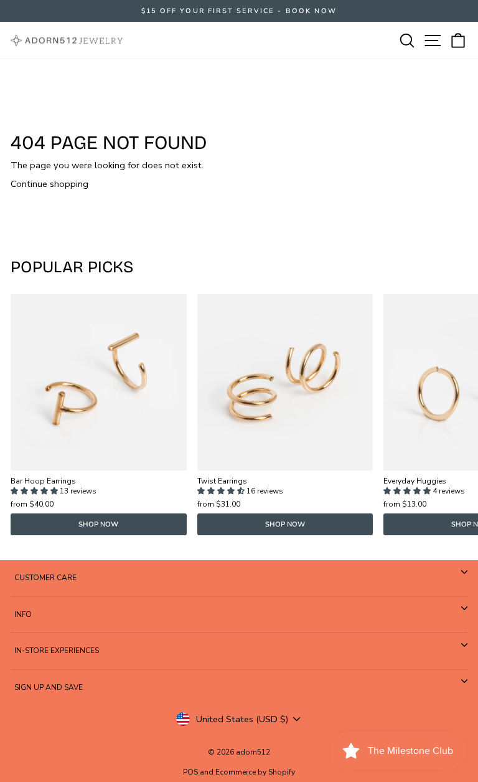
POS (190, 772)
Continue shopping (49, 184)
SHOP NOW (98, 524)
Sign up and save (48, 687)
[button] (35, 491)
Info (23, 614)
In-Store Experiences (56, 651)
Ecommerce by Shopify (255, 772)
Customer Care (45, 578)
